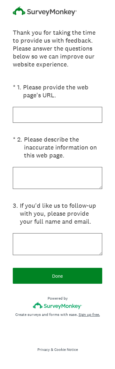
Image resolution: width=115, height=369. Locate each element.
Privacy (43, 349)
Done (57, 276)
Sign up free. (89, 314)
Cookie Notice (66, 349)
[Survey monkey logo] (58, 305)
